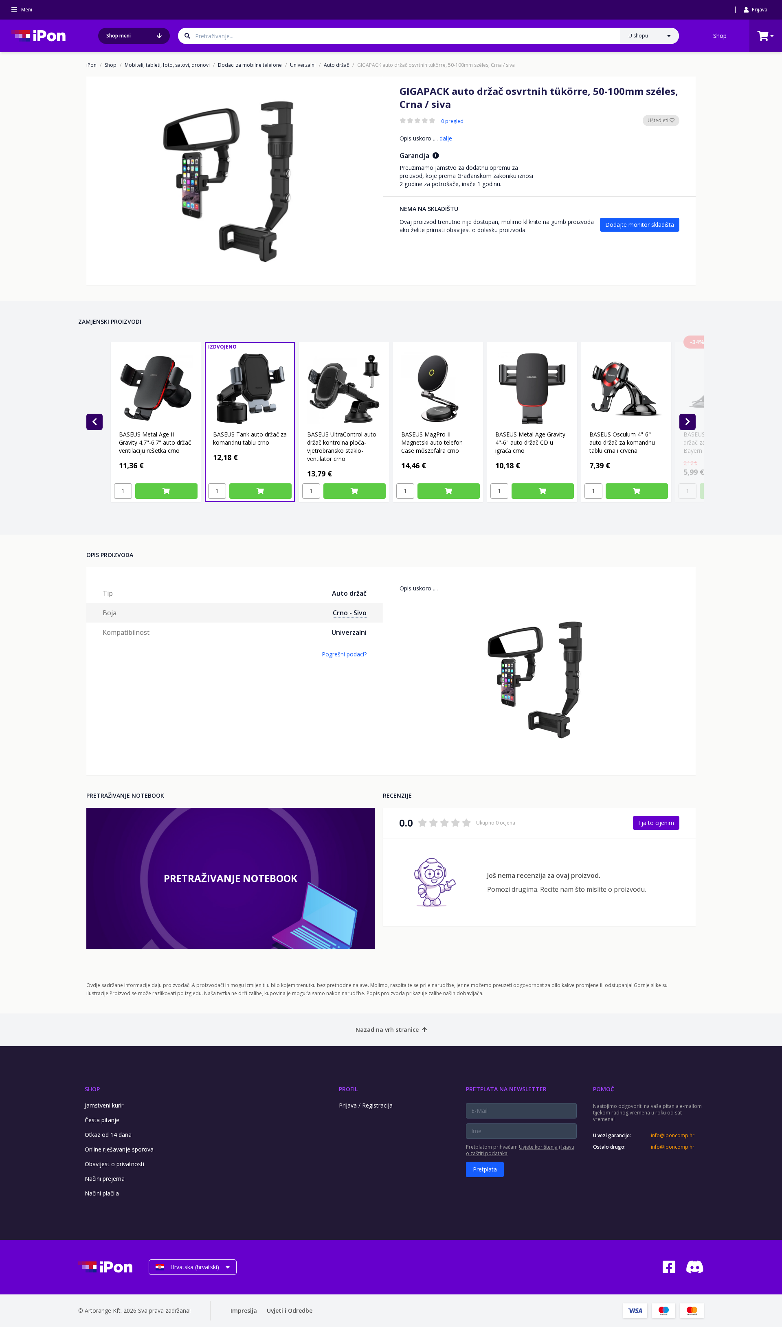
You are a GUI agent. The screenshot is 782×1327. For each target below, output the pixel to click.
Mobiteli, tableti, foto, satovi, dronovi (167, 65)
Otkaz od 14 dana (108, 1134)
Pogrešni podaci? (344, 654)
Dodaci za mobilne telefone (250, 65)
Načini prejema (105, 1178)
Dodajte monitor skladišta (639, 224)
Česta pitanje (102, 1120)
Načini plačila (102, 1193)
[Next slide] (687, 422)
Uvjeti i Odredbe (289, 1310)
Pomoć (603, 1089)
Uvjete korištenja (538, 1146)
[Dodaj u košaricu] (166, 491)
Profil (348, 1089)
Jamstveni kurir (104, 1105)
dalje (445, 138)
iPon (91, 65)
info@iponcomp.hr (672, 1135)
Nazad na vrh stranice (387, 1029)
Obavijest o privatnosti (114, 1164)
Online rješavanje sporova (119, 1149)
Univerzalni (303, 65)
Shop (720, 35)
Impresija (244, 1310)
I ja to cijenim (656, 823)
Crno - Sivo (350, 612)
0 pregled (452, 121)
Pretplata (485, 1169)
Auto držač (336, 65)
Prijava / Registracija (366, 1105)
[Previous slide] (94, 422)
